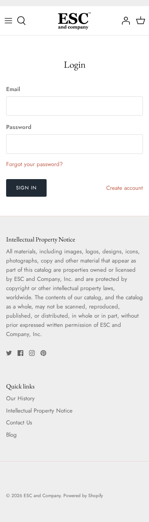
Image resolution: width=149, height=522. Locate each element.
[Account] (123, 20)
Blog (11, 435)
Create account (124, 188)
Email (13, 89)
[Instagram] (32, 353)
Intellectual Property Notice (39, 410)
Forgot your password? (34, 164)
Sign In (26, 187)
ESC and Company (42, 495)
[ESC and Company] (74, 20)
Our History (20, 398)
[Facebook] (20, 353)
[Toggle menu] (8, 20)
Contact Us (19, 422)
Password (18, 127)
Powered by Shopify (83, 495)
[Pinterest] (43, 353)
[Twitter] (9, 353)
